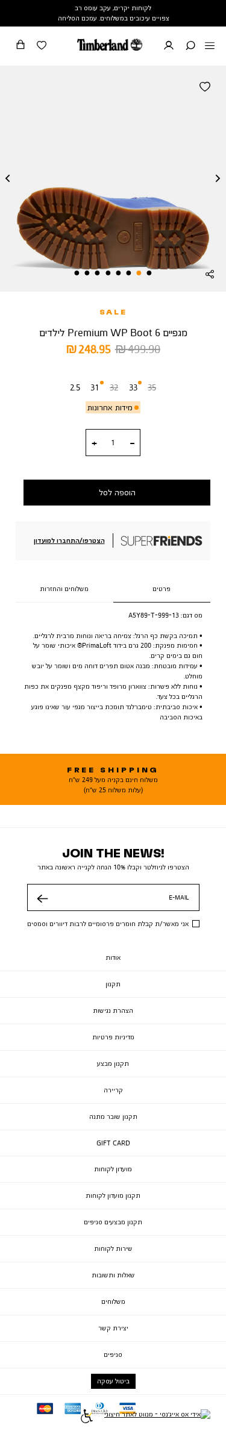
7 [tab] (87, 273)
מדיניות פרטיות (113, 1037)
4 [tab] (118, 273)
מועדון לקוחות (113, 1169)
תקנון (113, 984)
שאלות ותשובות (113, 1275)
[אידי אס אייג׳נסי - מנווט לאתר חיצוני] (157, 1417)
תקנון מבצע (113, 1063)
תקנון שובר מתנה (113, 1116)
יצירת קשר (113, 1328)
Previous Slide (8, 179)
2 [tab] (138, 273)
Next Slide (218, 179)
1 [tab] (148, 273)
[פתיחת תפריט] (210, 46)
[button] (190, 46)
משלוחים (113, 1301)
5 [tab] (107, 273)
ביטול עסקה (113, 1381)
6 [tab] (97, 273)
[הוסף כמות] (94, 443)
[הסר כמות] (132, 443)
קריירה (113, 1090)
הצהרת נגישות (113, 1010)
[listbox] (113, 389)
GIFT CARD (113, 1143)
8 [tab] (77, 273)
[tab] (162, 589)
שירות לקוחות (113, 1248)
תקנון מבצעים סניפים (113, 1222)
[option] (75, 389)
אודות (113, 957)
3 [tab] (128, 273)
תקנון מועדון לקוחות (113, 1195)
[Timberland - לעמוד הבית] (109, 45)
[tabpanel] (113, 179)
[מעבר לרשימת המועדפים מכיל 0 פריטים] (41, 46)
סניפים (113, 1354)
